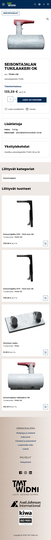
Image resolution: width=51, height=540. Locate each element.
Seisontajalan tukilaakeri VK (16, 397)
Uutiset (25, 449)
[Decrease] (5, 99)
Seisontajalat (10, 13)
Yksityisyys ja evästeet (25, 433)
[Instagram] (25, 473)
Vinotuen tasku (10, 343)
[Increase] (15, 99)
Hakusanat (25, 437)
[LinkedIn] (30, 473)
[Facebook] (20, 473)
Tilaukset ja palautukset (25, 441)
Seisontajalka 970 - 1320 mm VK (18, 289)
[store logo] (19, 4)
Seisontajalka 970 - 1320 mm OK (18, 234)
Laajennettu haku (25, 445)
